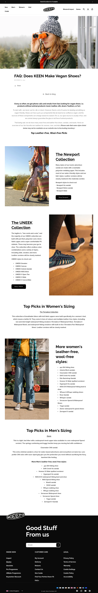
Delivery (38, 562)
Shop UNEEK (18, 286)
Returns (38, 566)
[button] (7, 7)
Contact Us (39, 569)
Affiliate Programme (13, 573)
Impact (8, 558)
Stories (8, 562)
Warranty (67, 566)
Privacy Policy (69, 558)
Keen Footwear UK (51, 591)
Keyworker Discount (13, 577)
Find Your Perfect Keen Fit (44, 577)
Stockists (9, 566)
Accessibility (68, 577)
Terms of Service (70, 562)
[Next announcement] (92, 2)
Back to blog (50, 94)
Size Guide (39, 573)
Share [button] (19, 85)
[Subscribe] (58, 545)
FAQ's (37, 580)
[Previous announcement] (5, 2)
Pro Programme (12, 569)
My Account (39, 558)
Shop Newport (63, 197)
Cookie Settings (69, 569)
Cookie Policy (69, 573)
